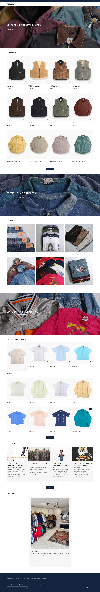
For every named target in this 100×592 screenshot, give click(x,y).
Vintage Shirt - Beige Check (34, 161)
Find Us (32, 564)
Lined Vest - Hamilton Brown (34, 86)
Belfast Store (18, 578)
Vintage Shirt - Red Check (56, 161)
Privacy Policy (30, 578)
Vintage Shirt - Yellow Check (13, 161)
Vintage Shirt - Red (76, 124)
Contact (44, 578)
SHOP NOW (21, 197)
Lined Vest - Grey (76, 86)
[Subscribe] (26, 587)
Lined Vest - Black (11, 86)
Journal (24, 578)
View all (50, 169)
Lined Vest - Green (54, 124)
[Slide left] (47, 568)
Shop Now (11, 29)
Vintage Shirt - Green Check (78, 161)
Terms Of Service (38, 578)
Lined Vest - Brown (54, 86)
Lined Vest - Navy (32, 124)
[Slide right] (52, 568)
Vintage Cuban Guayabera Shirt (14, 372)
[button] (65, 4)
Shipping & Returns (11, 578)
